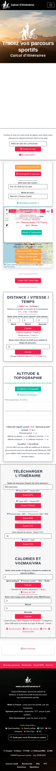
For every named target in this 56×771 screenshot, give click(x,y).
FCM (44, 629)
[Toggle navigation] (50, 5)
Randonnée (27, 764)
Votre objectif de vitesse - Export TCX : (28, 532)
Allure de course (31, 629)
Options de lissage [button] (28, 395)
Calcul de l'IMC (29, 592)
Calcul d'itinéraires (22, 4)
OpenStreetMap (9, 267)
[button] (7, 210)
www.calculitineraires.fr (28, 686)
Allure (18, 751)
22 (38, 222)
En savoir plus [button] (28, 155)
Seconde (42, 324)
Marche (34, 225)
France (44, 222)
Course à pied (12, 764)
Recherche (26, 665)
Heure (13, 324)
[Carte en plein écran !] (7, 220)
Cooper (8, 751)
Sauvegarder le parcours (29, 174)
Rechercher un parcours (29, 167)
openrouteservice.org (26, 265)
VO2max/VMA (39, 751)
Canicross (21, 767)
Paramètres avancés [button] (28, 203)
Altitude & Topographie (29, 389)
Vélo (38, 764)
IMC (51, 751)
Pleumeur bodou (28, 222)
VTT (45, 764)
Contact (49, 665)
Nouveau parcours (11, 665)
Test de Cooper (14, 629)
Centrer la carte (29, 149)
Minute (28, 324)
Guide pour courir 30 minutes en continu (29, 737)
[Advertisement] (28, 96)
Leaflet (8, 265)
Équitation (34, 767)
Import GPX (39, 665)
